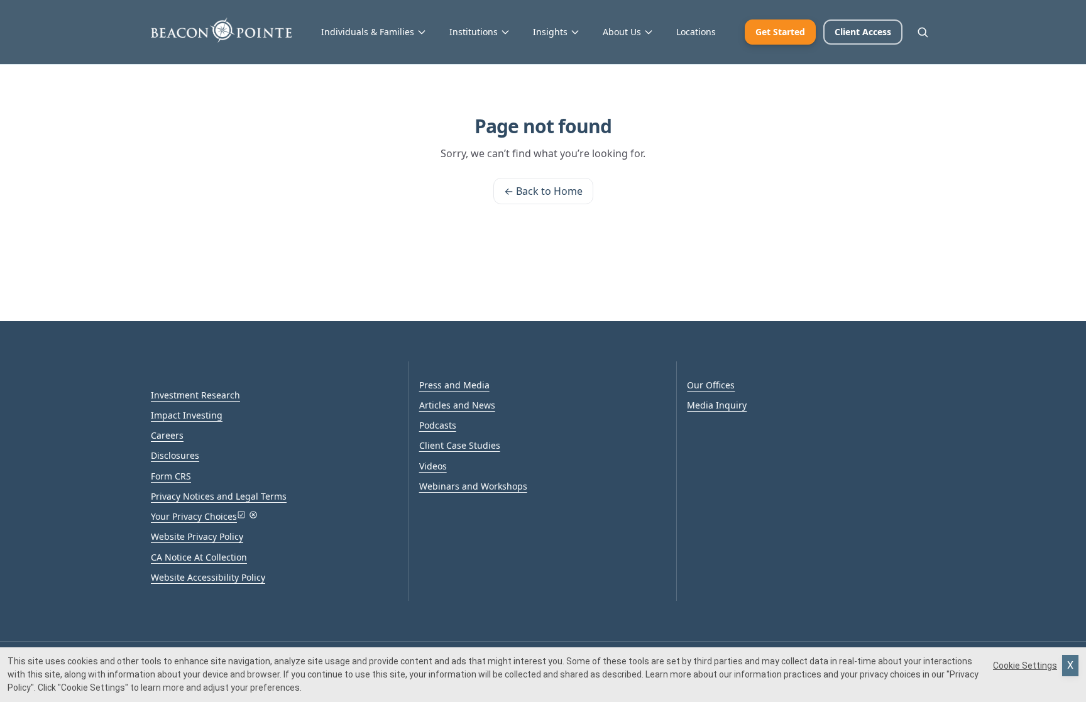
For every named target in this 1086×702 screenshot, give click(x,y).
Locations (696, 32)
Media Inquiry (717, 405)
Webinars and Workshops (473, 486)
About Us (622, 32)
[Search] (922, 32)
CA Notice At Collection (199, 557)
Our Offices (711, 385)
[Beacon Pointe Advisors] (221, 30)
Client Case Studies (459, 445)
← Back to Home (543, 191)
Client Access (863, 32)
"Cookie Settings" (93, 688)
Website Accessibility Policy (208, 577)
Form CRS (171, 476)
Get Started (780, 32)
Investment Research (195, 395)
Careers (167, 435)
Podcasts (437, 425)
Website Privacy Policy (197, 536)
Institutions (473, 32)
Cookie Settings (1025, 666)
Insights (550, 32)
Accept (1070, 665)
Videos (433, 466)
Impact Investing (186, 415)
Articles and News (457, 405)
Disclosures (175, 455)
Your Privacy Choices (194, 516)
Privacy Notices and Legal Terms (219, 496)
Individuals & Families (367, 32)
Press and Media (454, 385)
